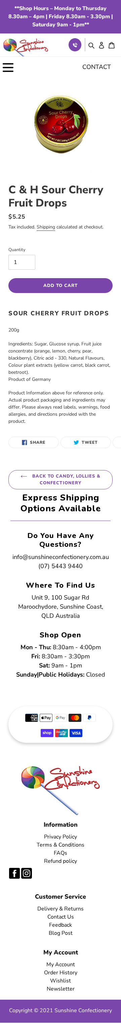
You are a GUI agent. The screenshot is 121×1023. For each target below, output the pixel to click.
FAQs (60, 853)
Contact (96, 67)
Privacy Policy (60, 837)
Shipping (46, 227)
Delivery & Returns (60, 908)
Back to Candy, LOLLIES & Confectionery (65, 479)
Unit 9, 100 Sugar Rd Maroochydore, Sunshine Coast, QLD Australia (60, 606)
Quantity (17, 250)
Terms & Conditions (60, 845)
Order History (60, 972)
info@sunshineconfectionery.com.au (60, 557)
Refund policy (60, 861)
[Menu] (8, 67)
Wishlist (60, 980)
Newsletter (61, 989)
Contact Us (60, 917)
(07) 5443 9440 (60, 566)
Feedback (60, 925)
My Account (60, 964)
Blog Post (61, 933)
